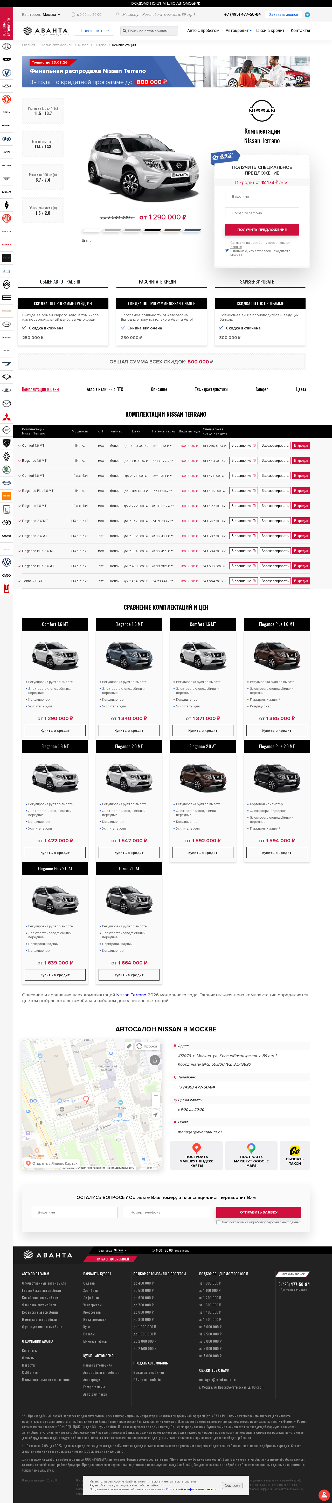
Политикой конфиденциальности (191, 1489)
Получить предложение (262, 229)
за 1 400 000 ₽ (210, 1312)
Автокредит (237, 30)
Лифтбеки (91, 1297)
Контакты (300, 30)
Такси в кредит (270, 30)
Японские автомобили (39, 1304)
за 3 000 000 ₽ (210, 1341)
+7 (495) (293, 1284)
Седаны (89, 1283)
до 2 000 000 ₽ (145, 1341)
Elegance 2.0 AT (203, 746)
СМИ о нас (30, 1372)
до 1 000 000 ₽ (144, 1326)
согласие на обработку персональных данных (265, 1222)
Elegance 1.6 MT (129, 624)
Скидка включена (46, 328)
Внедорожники (95, 1319)
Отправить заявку (259, 1212)
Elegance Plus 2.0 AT (55, 868)
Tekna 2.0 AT (129, 868)
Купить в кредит (55, 730)
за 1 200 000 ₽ (210, 1297)
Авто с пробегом (203, 30)
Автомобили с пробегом (101, 1372)
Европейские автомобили (41, 1290)
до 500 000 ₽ (143, 1290)
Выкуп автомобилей (148, 1372)
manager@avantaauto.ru (200, 1132)
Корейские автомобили (40, 1312)
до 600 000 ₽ (143, 1297)
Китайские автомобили (40, 1297)
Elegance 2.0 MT (129, 746)
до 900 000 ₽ (143, 1319)
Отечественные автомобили (44, 1283)
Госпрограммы (94, 1386)
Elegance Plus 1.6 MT (277, 624)
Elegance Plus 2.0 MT (277, 746)
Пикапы (89, 1333)
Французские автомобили (42, 1326)
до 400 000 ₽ (143, 1283)
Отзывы (28, 1357)
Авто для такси (95, 1394)
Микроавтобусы (95, 1341)
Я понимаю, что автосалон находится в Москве (260, 253)
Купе (86, 1326)
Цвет (85, 240)
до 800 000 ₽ (143, 1312)
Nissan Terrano (131, 995)
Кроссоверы (92, 1312)
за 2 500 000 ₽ (210, 1333)
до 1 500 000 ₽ (144, 1333)
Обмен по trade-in (147, 1379)
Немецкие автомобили (39, 1319)
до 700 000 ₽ (143, 1304)
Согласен (232, 1485)
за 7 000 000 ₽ (210, 1355)
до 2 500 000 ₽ (145, 1348)
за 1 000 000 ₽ (210, 1283)
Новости (28, 1365)
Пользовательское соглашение (46, 1379)
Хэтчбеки (90, 1290)
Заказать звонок (283, 14)
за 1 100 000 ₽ (210, 1290)
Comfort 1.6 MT (55, 624)
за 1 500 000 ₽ (210, 1319)
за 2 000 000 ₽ (210, 1326)
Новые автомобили (98, 1365)
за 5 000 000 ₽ (210, 1348)
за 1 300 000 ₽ (210, 1304)
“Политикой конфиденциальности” (195, 1459)
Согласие (260, 245)
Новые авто (92, 30)
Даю (261, 1222)
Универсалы (92, 1304)
